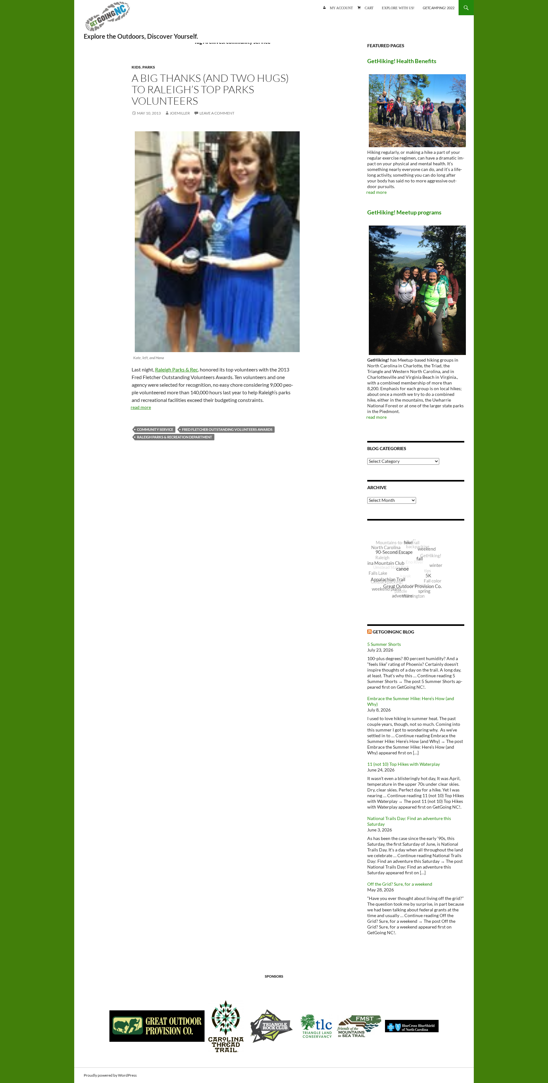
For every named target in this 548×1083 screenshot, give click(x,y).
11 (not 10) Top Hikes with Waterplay (403, 764)
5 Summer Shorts (384, 644)
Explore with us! (398, 7)
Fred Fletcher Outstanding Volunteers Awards (227, 429)
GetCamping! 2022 (438, 8)
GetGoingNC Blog (393, 631)
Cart (369, 7)
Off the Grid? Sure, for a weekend (399, 884)
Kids (136, 67)
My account (341, 7)
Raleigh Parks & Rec (176, 369)
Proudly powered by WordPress (110, 1075)
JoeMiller (180, 113)
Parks (148, 67)
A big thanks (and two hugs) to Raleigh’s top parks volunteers (210, 89)
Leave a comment (216, 113)
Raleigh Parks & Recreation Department (174, 437)
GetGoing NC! (107, 19)
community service (155, 429)
